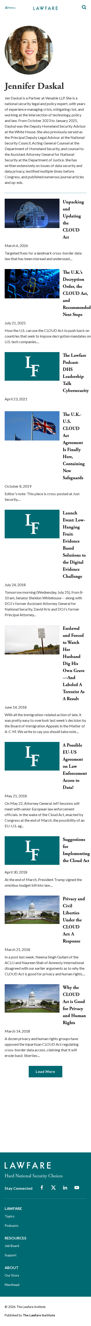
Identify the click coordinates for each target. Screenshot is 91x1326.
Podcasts (11, 1225)
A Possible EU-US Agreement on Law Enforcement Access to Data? (75, 766)
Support (11, 1255)
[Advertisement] (40, 1118)
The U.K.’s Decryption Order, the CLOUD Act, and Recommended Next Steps (77, 294)
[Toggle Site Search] (84, 7)
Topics (9, 1216)
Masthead (12, 1285)
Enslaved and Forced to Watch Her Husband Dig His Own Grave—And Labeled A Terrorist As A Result (73, 664)
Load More (45, 1071)
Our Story (12, 1275)
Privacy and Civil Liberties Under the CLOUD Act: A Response (74, 920)
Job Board (12, 1246)
